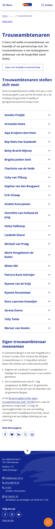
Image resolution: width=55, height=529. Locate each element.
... (12, 16)
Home (4, 16)
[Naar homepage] (27, 5)
